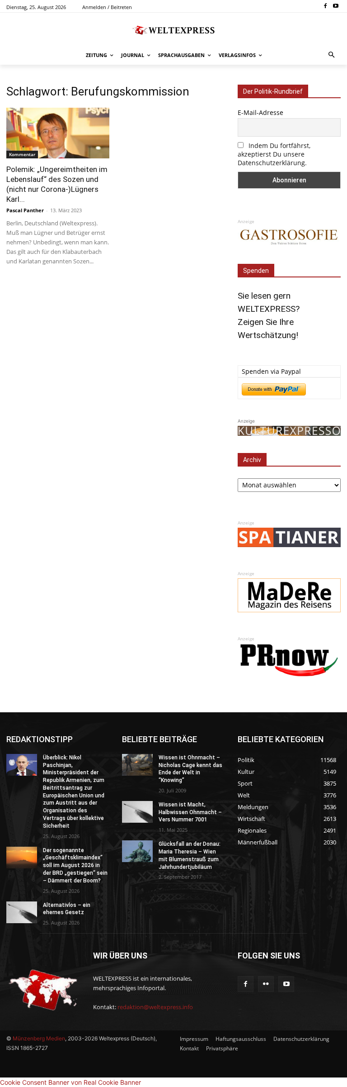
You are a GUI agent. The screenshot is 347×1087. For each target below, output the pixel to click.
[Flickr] (266, 984)
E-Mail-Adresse (260, 112)
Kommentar (22, 154)
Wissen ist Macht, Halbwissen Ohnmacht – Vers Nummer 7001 (190, 812)
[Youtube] (335, 6)
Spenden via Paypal (271, 371)
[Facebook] (325, 6)
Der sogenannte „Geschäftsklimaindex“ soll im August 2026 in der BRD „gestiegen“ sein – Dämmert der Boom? (75, 865)
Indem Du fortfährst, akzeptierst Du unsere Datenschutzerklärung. (274, 154)
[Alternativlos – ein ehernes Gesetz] (21, 912)
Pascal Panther (25, 210)
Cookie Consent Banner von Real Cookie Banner (70, 1082)
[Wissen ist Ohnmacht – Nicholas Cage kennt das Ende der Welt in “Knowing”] (137, 765)
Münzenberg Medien (39, 1038)
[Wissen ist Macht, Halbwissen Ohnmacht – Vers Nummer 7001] (137, 812)
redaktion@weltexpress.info (155, 1007)
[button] (332, 55)
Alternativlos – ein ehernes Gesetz (66, 909)
